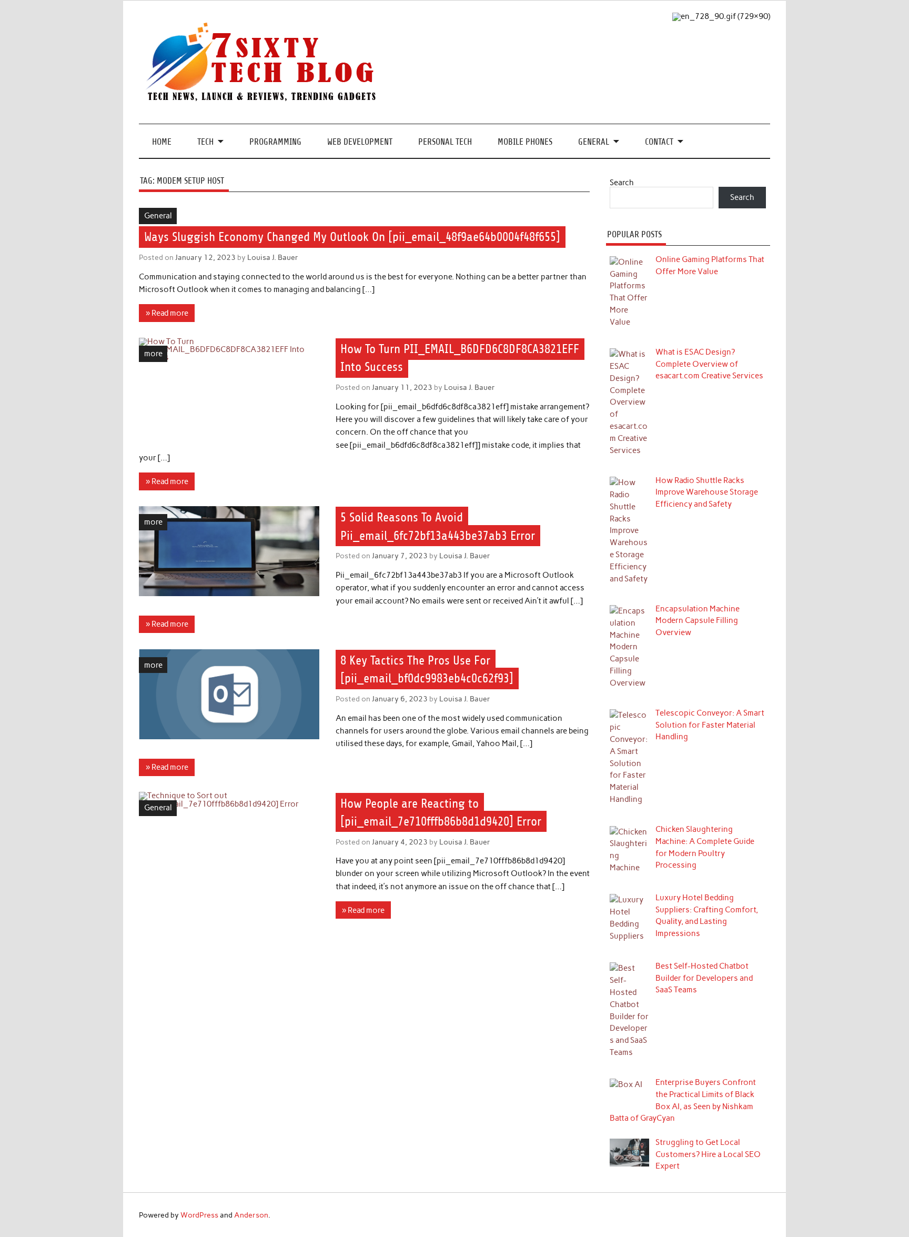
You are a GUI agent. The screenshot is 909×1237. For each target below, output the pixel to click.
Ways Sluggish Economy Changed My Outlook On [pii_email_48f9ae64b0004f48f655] (352, 237)
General (593, 142)
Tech (205, 142)
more (153, 353)
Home (161, 142)
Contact (659, 142)
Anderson (251, 1215)
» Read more (167, 313)
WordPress (199, 1215)
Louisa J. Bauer (272, 257)
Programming (275, 142)
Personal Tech (445, 142)
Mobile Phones (525, 142)
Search (622, 182)
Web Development (359, 142)
